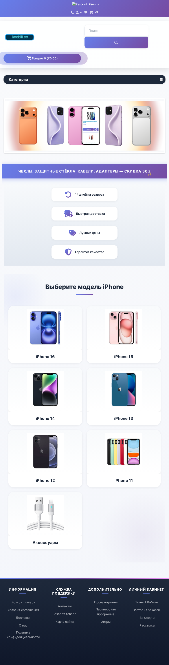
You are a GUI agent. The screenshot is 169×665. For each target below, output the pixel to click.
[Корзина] (91, 12)
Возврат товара (23, 602)
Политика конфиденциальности (23, 634)
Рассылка (147, 625)
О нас (23, 625)
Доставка (23, 617)
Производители (106, 602)
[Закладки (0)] (85, 12)
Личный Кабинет (147, 602)
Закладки (147, 617)
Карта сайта (64, 621)
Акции (106, 622)
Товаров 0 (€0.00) (44, 58)
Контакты (64, 606)
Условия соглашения (23, 610)
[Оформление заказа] (96, 12)
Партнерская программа (106, 611)
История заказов (147, 610)
